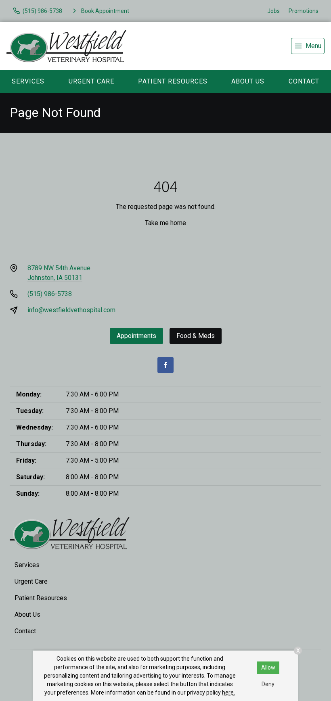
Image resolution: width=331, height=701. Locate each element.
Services (28, 81)
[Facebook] (165, 365)
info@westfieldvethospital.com (71, 310)
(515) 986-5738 (49, 294)
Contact (304, 81)
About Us (247, 81)
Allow (268, 667)
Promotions (303, 11)
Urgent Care (91, 81)
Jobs (273, 11)
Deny (268, 684)
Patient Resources (172, 81)
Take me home (165, 223)
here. (228, 692)
